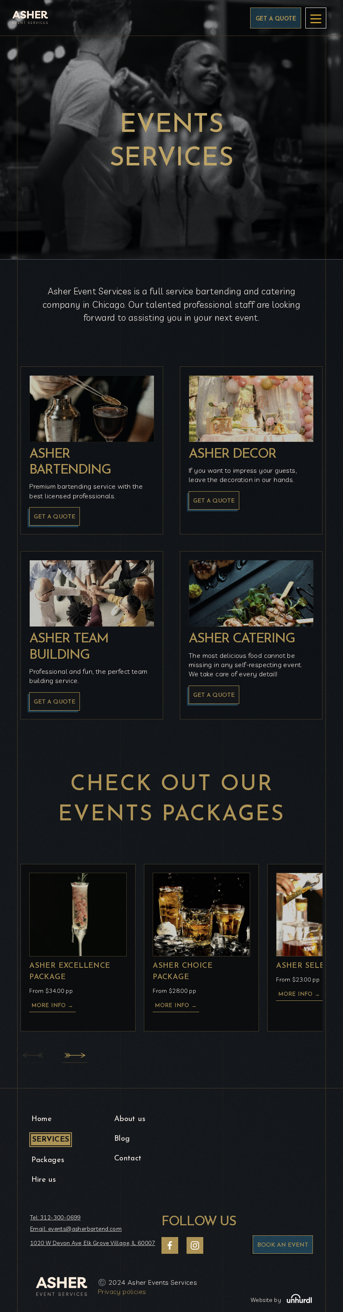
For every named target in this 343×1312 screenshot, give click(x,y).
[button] (74, 1055)
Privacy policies (122, 1291)
